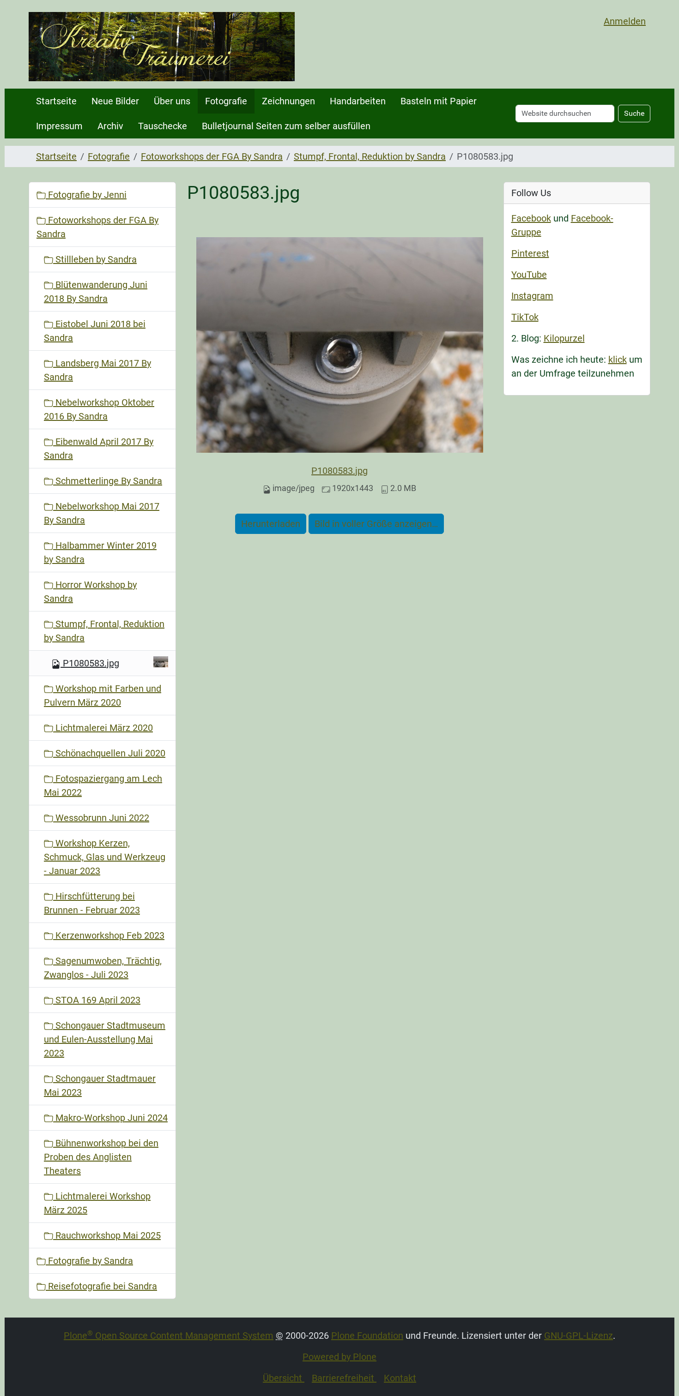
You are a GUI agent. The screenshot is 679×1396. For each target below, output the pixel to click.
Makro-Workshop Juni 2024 (110, 1117)
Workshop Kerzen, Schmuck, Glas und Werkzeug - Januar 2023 (104, 857)
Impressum (59, 126)
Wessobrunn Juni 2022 (101, 817)
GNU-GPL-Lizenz (578, 1335)
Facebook (531, 218)
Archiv (110, 126)
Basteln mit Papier (438, 101)
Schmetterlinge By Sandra (107, 480)
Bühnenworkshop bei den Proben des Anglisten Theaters (101, 1157)
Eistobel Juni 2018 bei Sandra (95, 330)
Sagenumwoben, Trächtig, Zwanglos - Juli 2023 (103, 967)
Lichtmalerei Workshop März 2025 (97, 1203)
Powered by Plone (339, 1356)
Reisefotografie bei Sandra (101, 1286)
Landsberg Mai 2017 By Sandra (97, 370)
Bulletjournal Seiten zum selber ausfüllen (286, 126)
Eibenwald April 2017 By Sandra (98, 448)
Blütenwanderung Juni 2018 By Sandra (95, 291)
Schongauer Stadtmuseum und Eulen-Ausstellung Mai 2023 (104, 1039)
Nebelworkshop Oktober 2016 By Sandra (99, 409)
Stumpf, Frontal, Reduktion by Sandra (370, 156)
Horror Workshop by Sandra (90, 591)
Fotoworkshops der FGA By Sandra (212, 156)
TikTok (525, 317)
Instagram (532, 295)
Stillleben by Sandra (95, 259)
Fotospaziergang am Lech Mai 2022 (103, 785)
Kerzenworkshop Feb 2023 (108, 935)
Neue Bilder (115, 101)
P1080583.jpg (339, 470)
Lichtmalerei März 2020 (103, 727)
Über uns (172, 101)
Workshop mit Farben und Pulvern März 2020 (102, 695)
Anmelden (625, 21)
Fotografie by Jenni (86, 194)
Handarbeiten (358, 101)
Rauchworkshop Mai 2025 (107, 1235)
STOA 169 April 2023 (96, 1000)
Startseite (56, 101)
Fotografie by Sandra (89, 1260)
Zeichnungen (288, 101)
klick (617, 359)
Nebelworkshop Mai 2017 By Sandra (101, 513)
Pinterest (530, 253)
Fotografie (226, 101)
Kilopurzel (564, 338)
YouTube (529, 274)
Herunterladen (270, 523)
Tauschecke (162, 126)
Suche (634, 113)
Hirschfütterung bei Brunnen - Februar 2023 (92, 903)
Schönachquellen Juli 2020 (109, 753)
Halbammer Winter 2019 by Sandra (100, 552)
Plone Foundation (367, 1335)
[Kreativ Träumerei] (162, 46)
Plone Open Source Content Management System (168, 1335)
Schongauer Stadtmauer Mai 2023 (100, 1085)
